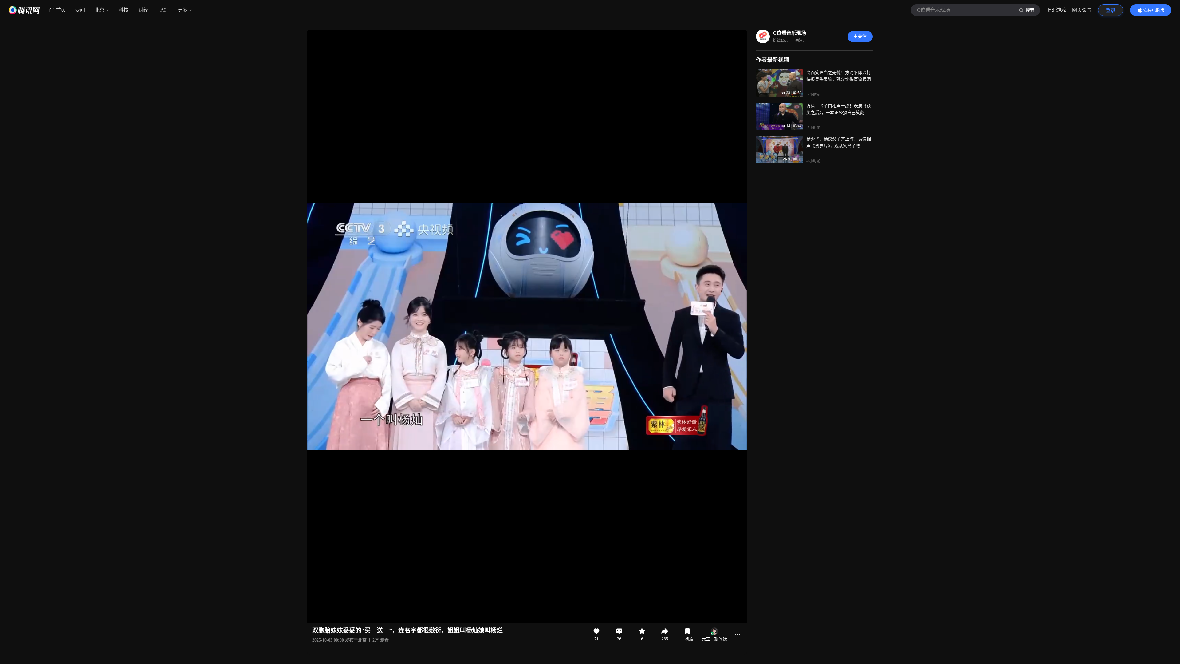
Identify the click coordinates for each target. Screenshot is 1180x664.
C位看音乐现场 (789, 33)
